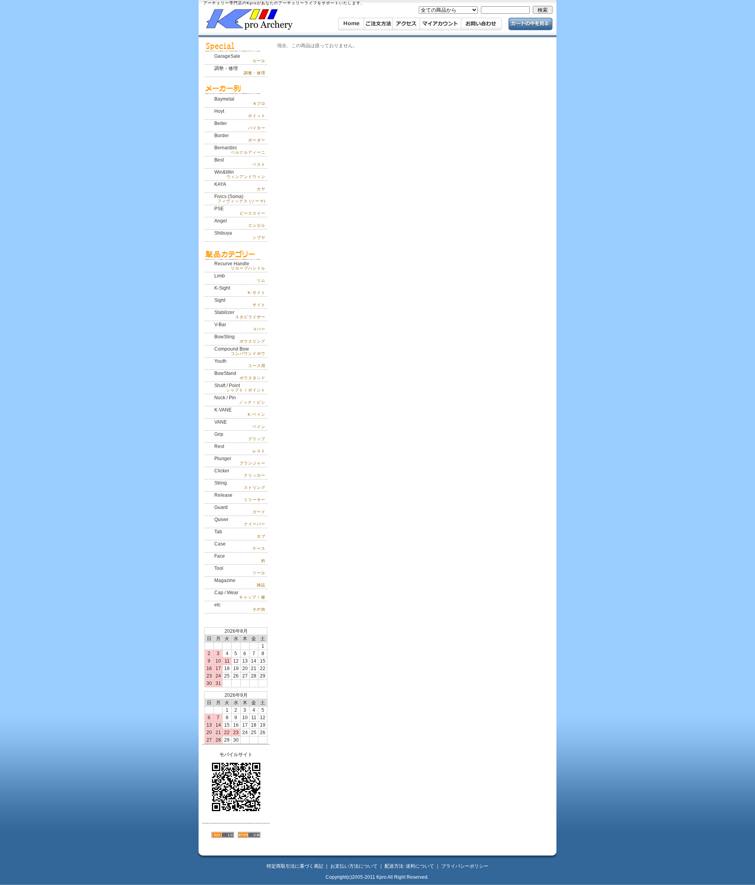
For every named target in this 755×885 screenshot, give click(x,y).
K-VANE (239, 412)
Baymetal (239, 101)
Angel (239, 223)
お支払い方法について (354, 866)
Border (239, 137)
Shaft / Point (239, 387)
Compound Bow (239, 351)
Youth (239, 363)
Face (239, 558)
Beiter (239, 125)
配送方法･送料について (409, 866)
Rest (239, 448)
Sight (239, 302)
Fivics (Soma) (239, 198)
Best (239, 162)
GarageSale (239, 58)
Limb (239, 278)
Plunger (239, 460)
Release (239, 497)
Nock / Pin (239, 399)
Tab (239, 533)
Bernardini (239, 149)
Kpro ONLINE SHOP (261, 19)
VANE (239, 424)
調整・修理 (239, 70)
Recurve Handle (239, 265)
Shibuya (239, 235)
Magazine (239, 582)
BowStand (239, 375)
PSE (239, 210)
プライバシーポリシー (464, 866)
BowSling (239, 338)
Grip (239, 436)
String (239, 485)
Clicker (239, 472)
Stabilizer (239, 314)
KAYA (239, 186)
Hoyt (239, 113)
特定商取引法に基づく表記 (295, 866)
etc (239, 606)
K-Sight (239, 290)
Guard (239, 509)
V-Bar (239, 326)
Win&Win (239, 174)
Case (239, 546)
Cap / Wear (239, 594)
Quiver (239, 521)
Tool (239, 570)
